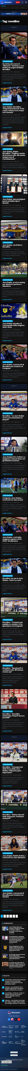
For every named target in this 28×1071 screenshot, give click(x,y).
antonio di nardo (14, 8)
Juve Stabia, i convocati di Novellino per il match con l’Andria (13, 895)
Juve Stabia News (7, 61)
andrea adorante (5, 8)
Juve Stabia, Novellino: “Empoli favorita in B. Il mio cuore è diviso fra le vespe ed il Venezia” (13, 109)
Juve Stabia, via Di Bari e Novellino (12, 246)
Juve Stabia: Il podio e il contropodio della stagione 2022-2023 (14, 325)
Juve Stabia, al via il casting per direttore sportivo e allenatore (14, 284)
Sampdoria (22, 8)
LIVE (18, 2)
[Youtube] (19, 1019)
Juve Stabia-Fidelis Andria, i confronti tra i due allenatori (14, 857)
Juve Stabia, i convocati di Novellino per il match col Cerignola (13, 366)
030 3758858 (18, 1043)
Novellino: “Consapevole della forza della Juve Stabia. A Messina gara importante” (13, 770)
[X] (15, 1019)
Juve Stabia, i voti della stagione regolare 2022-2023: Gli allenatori (12, 539)
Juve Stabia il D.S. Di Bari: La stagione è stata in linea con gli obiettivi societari (14, 459)
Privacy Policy (14, 1052)
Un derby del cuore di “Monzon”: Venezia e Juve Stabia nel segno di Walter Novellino (13, 66)
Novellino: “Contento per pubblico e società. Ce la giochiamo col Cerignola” (13, 624)
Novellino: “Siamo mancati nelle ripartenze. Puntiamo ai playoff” (13, 816)
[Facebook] (9, 1019)
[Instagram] (12, 1019)
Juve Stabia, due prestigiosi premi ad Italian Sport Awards (14, 201)
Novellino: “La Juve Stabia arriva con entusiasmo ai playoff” (13, 418)
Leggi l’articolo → (8, 83)
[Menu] (26, 2)
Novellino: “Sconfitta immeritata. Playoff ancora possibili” (13, 716)
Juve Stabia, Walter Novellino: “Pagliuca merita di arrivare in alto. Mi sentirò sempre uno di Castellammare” (14, 155)
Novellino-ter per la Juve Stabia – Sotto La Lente (13, 579)
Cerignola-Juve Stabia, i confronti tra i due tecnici (13, 499)
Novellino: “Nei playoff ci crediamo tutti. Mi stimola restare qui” (13, 670)
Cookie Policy (14, 1055)
